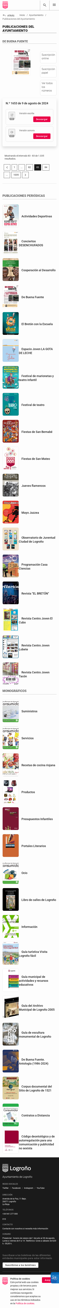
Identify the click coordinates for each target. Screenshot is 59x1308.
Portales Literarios (33, 846)
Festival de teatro (32, 405)
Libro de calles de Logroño (38, 900)
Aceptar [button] (49, 1280)
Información (29, 927)
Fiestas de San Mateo (35, 458)
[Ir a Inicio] (5, 5)
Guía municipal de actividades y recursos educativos (33, 980)
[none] (54, 5)
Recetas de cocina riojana (38, 765)
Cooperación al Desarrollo (38, 270)
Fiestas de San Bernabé (36, 432)
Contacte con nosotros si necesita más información (25, 1229)
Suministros (29, 711)
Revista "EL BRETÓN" (35, 593)
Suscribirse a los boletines (20, 1265)
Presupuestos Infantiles (37, 819)
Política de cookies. (25, 1303)
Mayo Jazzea (30, 512)
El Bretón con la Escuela (37, 324)
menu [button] (54, 5)
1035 (17, 175)
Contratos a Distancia (35, 1115)
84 (47, 168)
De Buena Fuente (32, 297)
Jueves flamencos (33, 485)
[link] (44, 5)
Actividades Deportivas (36, 216)
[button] (22, 167)
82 (30, 168)
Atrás (8, 15)
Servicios (27, 738)
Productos (28, 792)
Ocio (24, 873)
